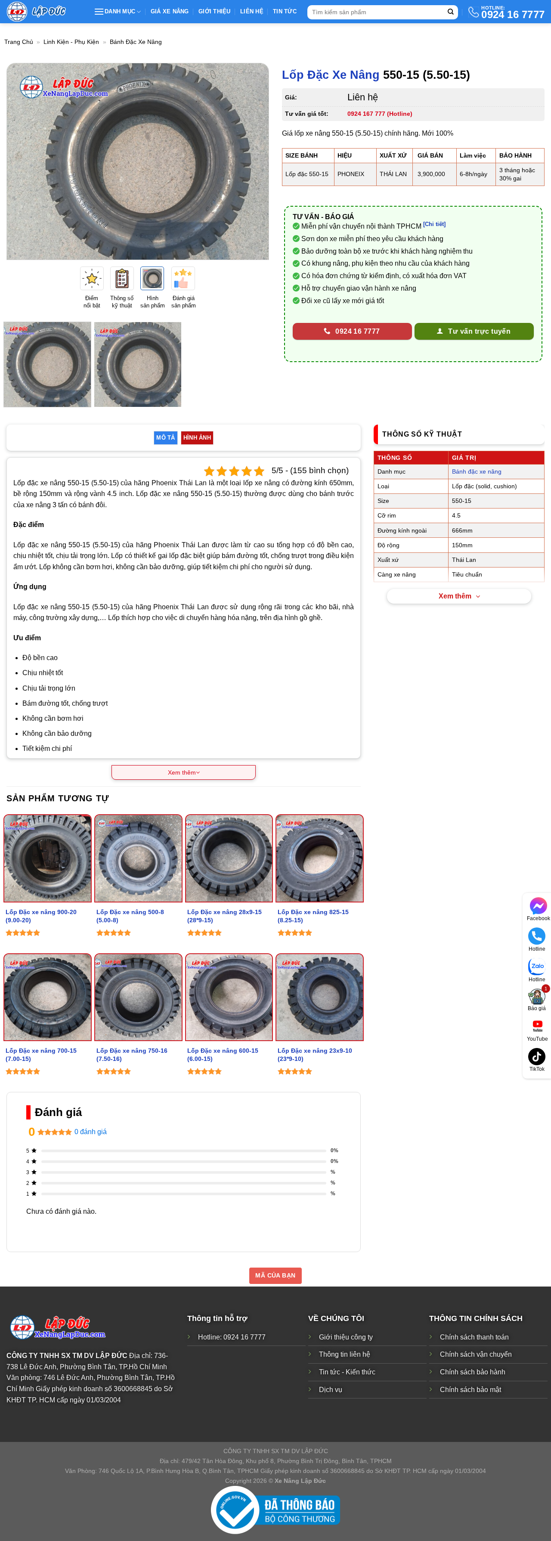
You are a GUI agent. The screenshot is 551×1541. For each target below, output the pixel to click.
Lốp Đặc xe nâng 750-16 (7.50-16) (131, 1054)
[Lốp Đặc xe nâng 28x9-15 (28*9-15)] (229, 858)
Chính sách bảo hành (472, 1372)
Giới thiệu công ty (346, 1337)
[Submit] (450, 12)
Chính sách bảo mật (470, 1389)
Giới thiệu (214, 11)
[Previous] (22, 161)
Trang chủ (18, 41)
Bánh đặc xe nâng (136, 41)
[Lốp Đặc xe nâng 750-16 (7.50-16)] (138, 997)
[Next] (253, 161)
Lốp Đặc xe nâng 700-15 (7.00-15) (41, 1054)
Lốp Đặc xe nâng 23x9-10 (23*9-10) (315, 1054)
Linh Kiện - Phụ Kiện (71, 41)
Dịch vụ (330, 1389)
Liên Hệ (251, 11)
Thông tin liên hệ (344, 1354)
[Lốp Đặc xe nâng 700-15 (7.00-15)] (47, 997)
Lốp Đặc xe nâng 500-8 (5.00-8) (130, 916)
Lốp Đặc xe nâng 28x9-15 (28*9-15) (224, 916)
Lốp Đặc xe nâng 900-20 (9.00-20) (41, 916)
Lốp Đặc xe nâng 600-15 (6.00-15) (222, 1054)
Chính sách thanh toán (474, 1337)
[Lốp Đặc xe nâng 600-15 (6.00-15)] (229, 997)
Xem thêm (455, 596)
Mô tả (165, 437)
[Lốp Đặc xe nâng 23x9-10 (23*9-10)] (319, 997)
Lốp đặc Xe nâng (331, 74)
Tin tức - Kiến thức (347, 1372)
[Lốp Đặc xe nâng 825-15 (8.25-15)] (319, 858)
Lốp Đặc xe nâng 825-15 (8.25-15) (313, 916)
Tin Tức (285, 11)
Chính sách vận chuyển (476, 1354)
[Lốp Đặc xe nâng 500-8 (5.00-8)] (138, 858)
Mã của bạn (275, 1275)
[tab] (165, 438)
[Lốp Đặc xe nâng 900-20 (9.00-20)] (47, 858)
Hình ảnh (197, 437)
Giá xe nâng (170, 11)
